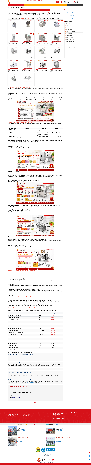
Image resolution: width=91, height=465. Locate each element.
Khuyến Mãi (68, 23)
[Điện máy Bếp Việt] (45, 459)
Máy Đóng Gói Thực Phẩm (70, 39)
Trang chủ (27, 5)
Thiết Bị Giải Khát (69, 35)
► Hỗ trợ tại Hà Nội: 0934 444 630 (69, 12)
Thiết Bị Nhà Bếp (68, 25)
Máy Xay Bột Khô (71, 43)
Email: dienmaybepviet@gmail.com (58, 418)
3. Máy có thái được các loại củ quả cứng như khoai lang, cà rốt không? (22, 368)
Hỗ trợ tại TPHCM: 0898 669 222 (58, 413)
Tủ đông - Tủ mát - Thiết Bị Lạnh (71, 31)
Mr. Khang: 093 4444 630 (82, 457)
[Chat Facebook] (89, 456)
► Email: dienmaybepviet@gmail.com (70, 18)
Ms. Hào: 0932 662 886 (82, 459)
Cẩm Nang (43, 5)
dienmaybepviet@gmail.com (16, 397)
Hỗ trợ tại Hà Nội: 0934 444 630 (58, 414)
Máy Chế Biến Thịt (69, 29)
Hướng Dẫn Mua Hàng (11, 415)
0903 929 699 (72, 15)
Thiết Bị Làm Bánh (69, 33)
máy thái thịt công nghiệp (31, 382)
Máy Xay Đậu (70, 45)
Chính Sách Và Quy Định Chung (13, 414)
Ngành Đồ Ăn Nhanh (69, 37)
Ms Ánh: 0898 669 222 (82, 455)
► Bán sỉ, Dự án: (67, 15)
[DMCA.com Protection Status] (38, 449)
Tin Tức (37, 5)
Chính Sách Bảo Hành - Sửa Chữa (28, 415)
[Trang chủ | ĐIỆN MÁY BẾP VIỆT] (15, 2)
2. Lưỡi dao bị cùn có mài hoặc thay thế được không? (18, 362)
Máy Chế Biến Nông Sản (70, 41)
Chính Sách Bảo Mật (11, 418)
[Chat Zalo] (89, 460)
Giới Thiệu (49, 5)
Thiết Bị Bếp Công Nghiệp (70, 27)
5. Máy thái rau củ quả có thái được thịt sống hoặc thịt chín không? (21, 379)
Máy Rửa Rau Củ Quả (71, 49)
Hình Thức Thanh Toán (26, 414)
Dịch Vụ (32, 5)
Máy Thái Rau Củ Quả (71, 47)
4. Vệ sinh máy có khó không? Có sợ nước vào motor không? (20, 372)
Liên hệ (54, 5)
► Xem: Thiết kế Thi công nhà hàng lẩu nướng (71, 16)
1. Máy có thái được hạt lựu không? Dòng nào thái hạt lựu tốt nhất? (21, 354)
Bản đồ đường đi (19, 433)
